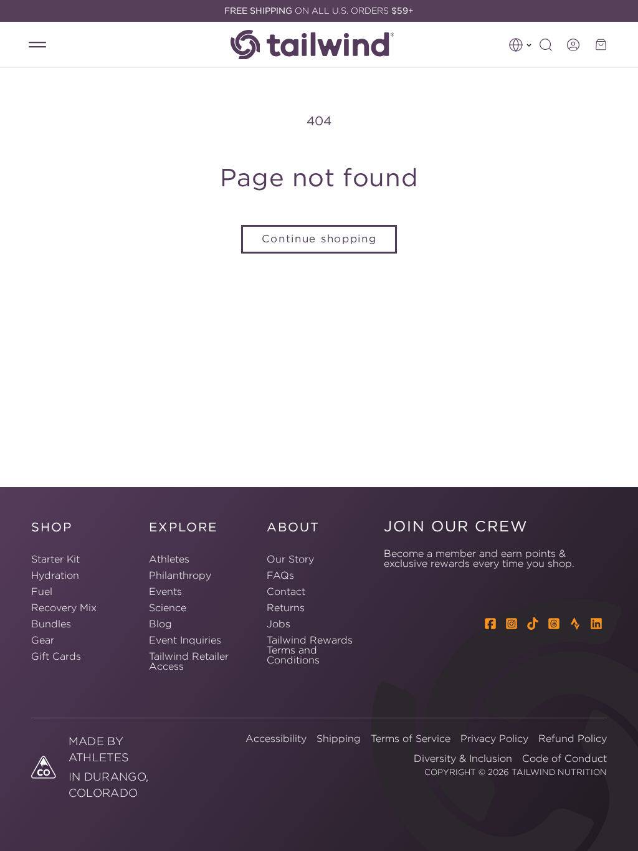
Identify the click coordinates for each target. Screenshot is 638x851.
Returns (286, 607)
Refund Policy (572, 738)
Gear (42, 640)
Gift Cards (56, 656)
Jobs (278, 623)
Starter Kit (55, 559)
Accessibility (276, 738)
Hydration (55, 575)
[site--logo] (319, 44)
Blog (160, 623)
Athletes (169, 559)
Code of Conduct (564, 758)
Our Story (290, 559)
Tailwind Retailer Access (189, 661)
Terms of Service (410, 738)
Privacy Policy (494, 738)
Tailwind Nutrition (559, 772)
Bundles (51, 623)
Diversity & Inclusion (463, 758)
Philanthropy (180, 575)
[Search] (545, 45)
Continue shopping (319, 238)
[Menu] (37, 45)
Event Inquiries (185, 640)
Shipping (339, 738)
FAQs (280, 575)
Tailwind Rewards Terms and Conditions (310, 650)
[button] (520, 45)
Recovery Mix (64, 607)
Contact (286, 591)
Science (167, 607)
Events (165, 591)
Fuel (41, 591)
